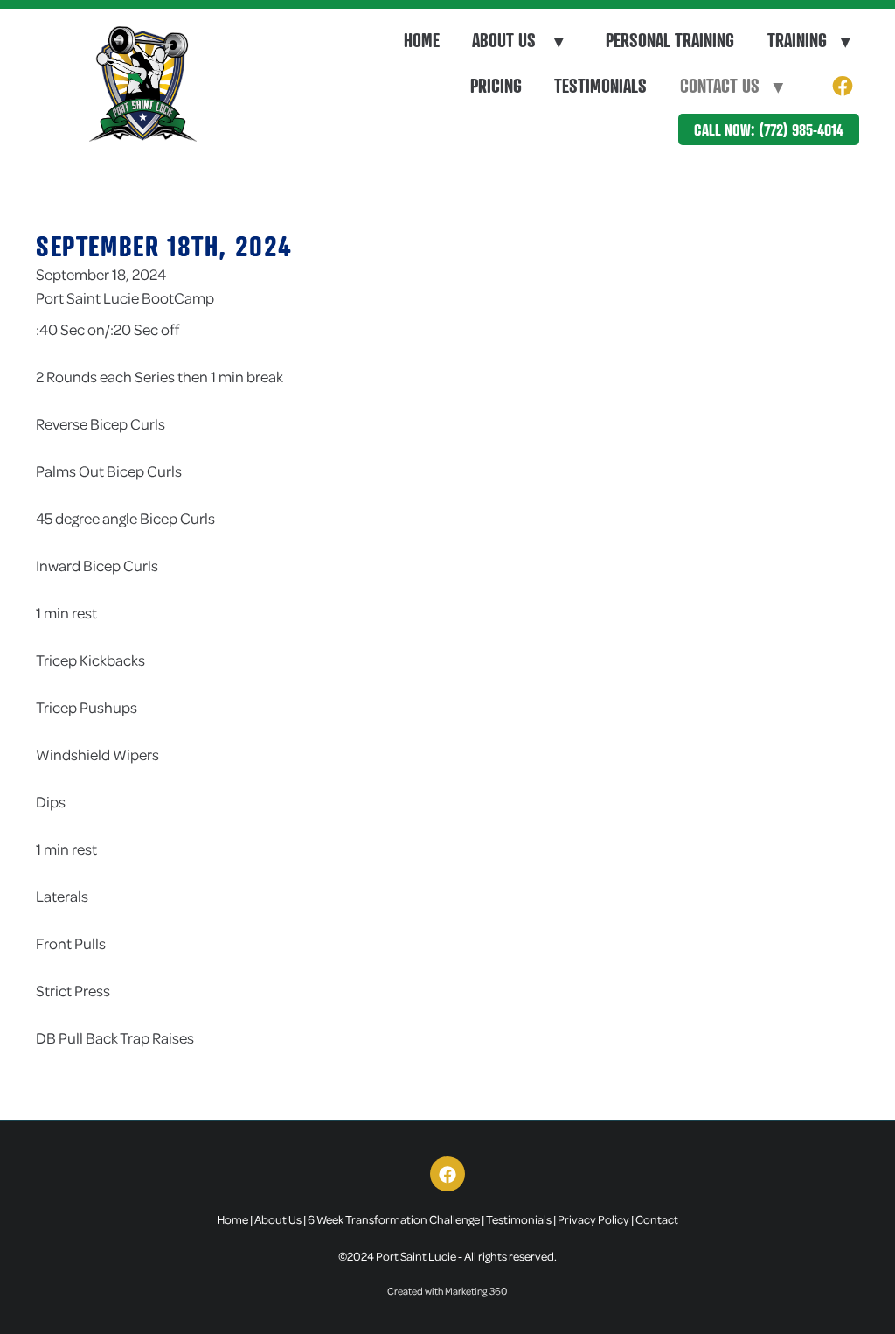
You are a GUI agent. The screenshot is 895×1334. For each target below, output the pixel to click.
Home (422, 40)
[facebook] (842, 87)
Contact (656, 1219)
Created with (447, 1290)
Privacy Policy (593, 1219)
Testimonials (600, 85)
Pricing (496, 85)
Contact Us (731, 85)
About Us (518, 40)
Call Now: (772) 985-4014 (768, 129)
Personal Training (670, 40)
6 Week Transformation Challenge (394, 1219)
